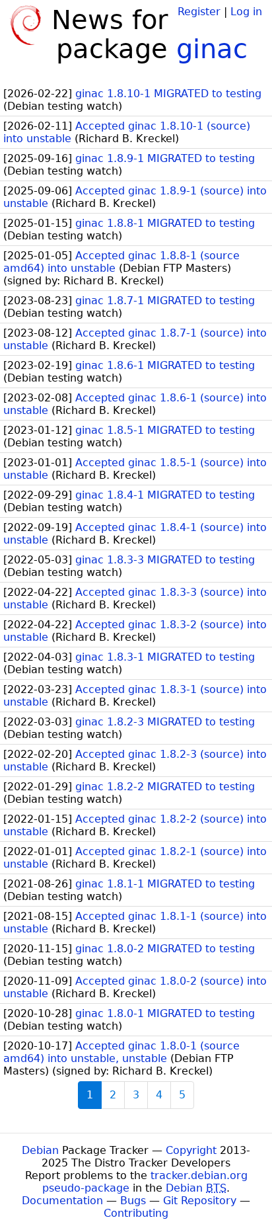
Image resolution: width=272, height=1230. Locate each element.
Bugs (133, 1200)
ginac (212, 49)
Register (199, 11)
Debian (40, 1150)
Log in (246, 11)
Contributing (136, 1213)
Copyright (191, 1150)
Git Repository (199, 1200)
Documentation (62, 1200)
